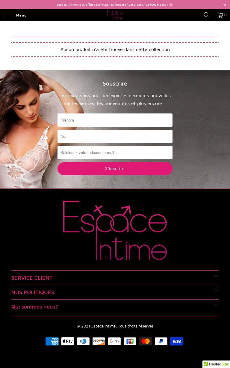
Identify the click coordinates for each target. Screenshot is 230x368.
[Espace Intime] (115, 15)
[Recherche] (208, 15)
